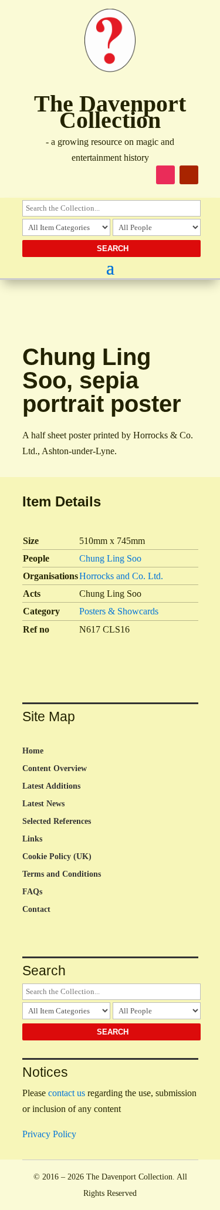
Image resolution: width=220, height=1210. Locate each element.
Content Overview (54, 769)
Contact (36, 909)
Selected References (56, 821)
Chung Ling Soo (110, 558)
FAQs (32, 892)
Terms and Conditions (61, 874)
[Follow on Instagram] (165, 174)
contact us (66, 1093)
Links (32, 839)
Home (32, 751)
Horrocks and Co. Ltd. (121, 576)
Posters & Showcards (118, 611)
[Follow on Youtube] (189, 174)
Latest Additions (51, 786)
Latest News (43, 804)
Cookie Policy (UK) (57, 857)
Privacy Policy (49, 1134)
